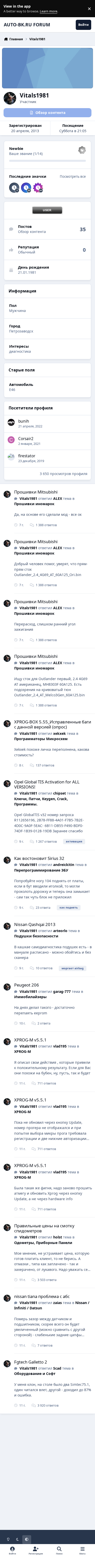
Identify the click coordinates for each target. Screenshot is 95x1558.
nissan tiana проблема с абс (42, 1296)
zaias (57, 1302)
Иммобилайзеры (30, 996)
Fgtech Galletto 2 (30, 1362)
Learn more (10, 8)
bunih (23, 421)
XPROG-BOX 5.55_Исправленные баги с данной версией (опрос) (52, 724)
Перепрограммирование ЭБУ (41, 870)
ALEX (57, 498)
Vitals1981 (28, 498)
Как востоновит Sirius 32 (39, 858)
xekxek (59, 733)
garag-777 (62, 991)
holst (57, 1237)
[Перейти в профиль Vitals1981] (7, 494)
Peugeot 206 (26, 985)
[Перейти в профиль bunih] (11, 422)
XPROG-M (22, 1051)
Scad (57, 1368)
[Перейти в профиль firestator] (11, 457)
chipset (59, 793)
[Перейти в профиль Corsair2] (11, 439)
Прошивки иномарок (34, 503)
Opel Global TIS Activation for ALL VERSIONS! (47, 784)
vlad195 (60, 1046)
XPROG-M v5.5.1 (30, 1040)
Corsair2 (25, 438)
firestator (26, 456)
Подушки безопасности (36, 936)
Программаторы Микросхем (41, 738)
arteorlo (60, 930)
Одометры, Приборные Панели (43, 1242)
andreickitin (63, 864)
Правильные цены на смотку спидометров (44, 1228)
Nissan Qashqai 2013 (34, 924)
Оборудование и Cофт (34, 1373)
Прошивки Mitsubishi (36, 492)
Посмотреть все (73, 176)
